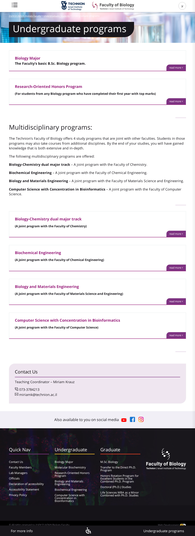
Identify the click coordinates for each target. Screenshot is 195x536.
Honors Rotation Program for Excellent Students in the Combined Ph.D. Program (119, 478)
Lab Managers (18, 473)
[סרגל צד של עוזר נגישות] (88, 530)
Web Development (169, 525)
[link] (176, 68)
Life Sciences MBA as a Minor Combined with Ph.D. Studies (119, 494)
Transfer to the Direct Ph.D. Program (118, 468)
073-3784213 (29, 389)
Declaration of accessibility (26, 484)
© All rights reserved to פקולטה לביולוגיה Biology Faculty (39, 524)
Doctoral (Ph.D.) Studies (115, 487)
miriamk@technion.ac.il (38, 394)
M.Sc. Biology (109, 462)
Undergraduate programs (163, 531)
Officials (14, 478)
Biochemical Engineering (71, 489)
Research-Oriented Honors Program (72, 474)
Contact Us (16, 462)
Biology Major (64, 462)
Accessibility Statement (24, 489)
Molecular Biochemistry (70, 467)
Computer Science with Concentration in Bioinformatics (70, 498)
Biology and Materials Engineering (69, 482)
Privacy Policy (18, 495)
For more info (22, 531)
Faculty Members (20, 467)
